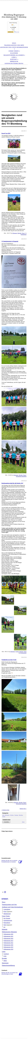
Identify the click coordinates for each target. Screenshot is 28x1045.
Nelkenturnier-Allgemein (14, 55)
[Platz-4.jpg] (14, 792)
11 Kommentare (23, 234)
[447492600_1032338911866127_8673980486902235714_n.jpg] (14, 397)
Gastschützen (7, 909)
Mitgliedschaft (7, 913)
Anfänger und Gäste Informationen (14, 47)
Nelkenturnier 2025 (8, 936)
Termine (16, 815)
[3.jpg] (14, 202)
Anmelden (6, 822)
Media (5, 960)
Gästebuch (6, 954)
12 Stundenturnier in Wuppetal (10, 241)
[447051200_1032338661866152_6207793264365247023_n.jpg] (14, 354)
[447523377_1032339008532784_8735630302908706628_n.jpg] (14, 456)
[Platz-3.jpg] (14, 741)
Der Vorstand (7, 918)
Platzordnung (7, 922)
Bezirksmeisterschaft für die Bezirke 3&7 (12, 483)
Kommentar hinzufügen (21, 476)
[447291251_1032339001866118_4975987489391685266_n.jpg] (14, 423)
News (14, 43)
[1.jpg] (14, 143)
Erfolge (17, 651)
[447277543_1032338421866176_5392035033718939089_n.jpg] (14, 335)
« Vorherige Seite (5, 810)
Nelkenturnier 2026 (8, 934)
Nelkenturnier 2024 (8, 938)
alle (3, 815)
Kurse (5, 911)
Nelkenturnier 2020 (8, 945)
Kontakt (13, 59)
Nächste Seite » (23, 808)
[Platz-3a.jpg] (14, 767)
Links (14, 57)
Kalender (14, 53)
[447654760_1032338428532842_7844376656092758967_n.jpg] (14, 271)
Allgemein (14, 233)
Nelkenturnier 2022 (8, 942)
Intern (5, 924)
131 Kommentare (22, 653)
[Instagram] (5, 892)
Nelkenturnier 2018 (8, 949)
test (4, 927)
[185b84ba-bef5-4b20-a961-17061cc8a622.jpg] (14, 585)
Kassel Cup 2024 (6, 133)
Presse (23, 233)
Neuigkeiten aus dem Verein (9, 659)
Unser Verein (14, 51)
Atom (23, 822)
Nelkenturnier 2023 (8, 940)
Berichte (19, 233)
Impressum (14, 61)
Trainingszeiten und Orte (14, 45)
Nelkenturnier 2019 (8, 947)
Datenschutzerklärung (14, 63)
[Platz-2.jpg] (14, 721)
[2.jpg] (14, 158)
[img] (14, 8)
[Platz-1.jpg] (14, 695)
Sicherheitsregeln (8, 920)
